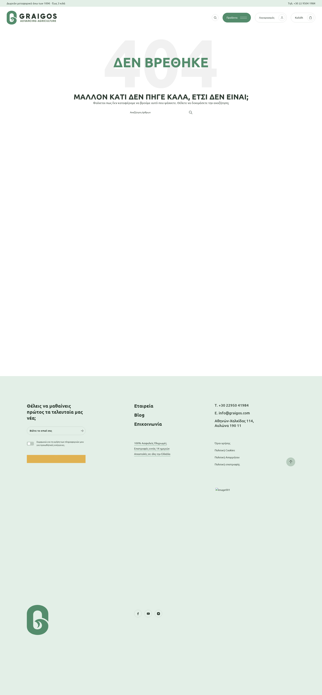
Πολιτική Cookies (225, 450)
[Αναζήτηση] (191, 112)
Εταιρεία (143, 405)
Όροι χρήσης (222, 443)
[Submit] (82, 430)
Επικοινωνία (148, 424)
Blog (139, 415)
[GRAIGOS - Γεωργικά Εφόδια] (52, 17)
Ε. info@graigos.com (232, 413)
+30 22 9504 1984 (304, 3)
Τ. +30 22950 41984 (232, 405)
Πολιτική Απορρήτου (227, 457)
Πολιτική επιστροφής (227, 464)
